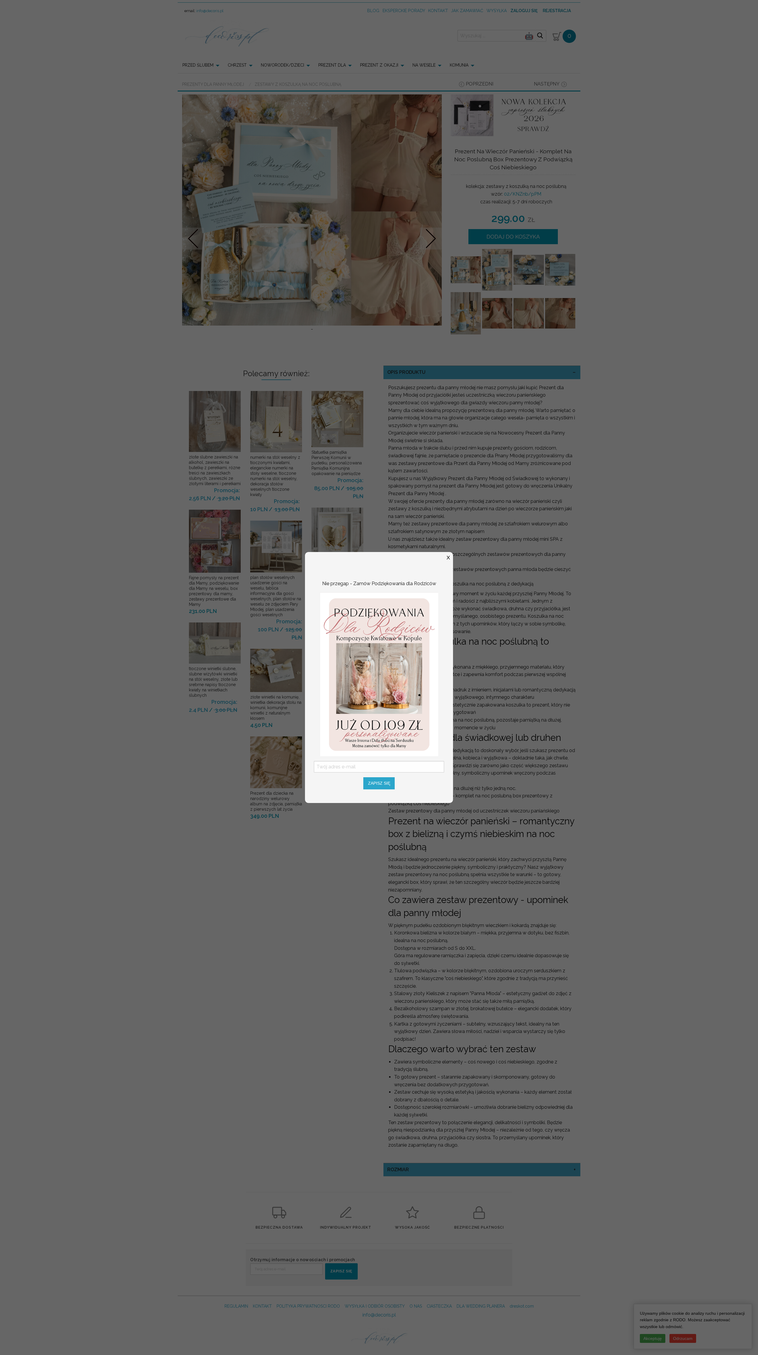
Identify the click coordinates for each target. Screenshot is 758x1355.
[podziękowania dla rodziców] (379, 674)
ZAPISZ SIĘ (379, 783)
